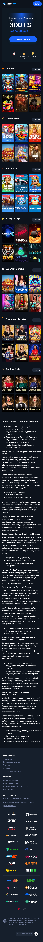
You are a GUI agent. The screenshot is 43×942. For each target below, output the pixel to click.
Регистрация (23, 39)
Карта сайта (8, 789)
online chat (20, 803)
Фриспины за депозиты (12, 771)
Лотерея (6, 768)
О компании (7, 759)
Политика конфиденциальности (15, 786)
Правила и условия (10, 780)
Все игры (37, 69)
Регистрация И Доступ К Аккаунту (21, 437)
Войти (37, 4)
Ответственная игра (11, 783)
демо (8, 91)
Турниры (6, 765)
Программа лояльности (12, 762)
